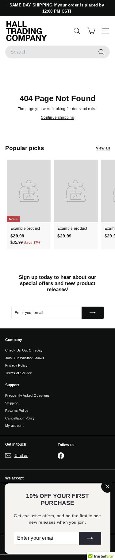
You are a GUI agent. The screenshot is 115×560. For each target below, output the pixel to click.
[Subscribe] (90, 538)
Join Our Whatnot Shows (24, 358)
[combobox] (57, 52)
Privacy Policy (16, 365)
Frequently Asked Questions (27, 395)
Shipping (11, 403)
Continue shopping (57, 117)
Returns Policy (16, 410)
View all (103, 148)
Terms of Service (18, 373)
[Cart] (91, 31)
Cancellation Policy (20, 418)
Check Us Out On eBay (24, 350)
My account (14, 425)
